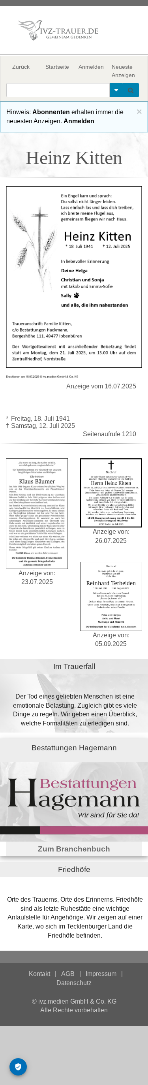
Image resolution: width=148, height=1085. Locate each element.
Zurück (21, 67)
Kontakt (39, 973)
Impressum (101, 973)
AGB (68, 973)
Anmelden (91, 67)
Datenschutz (74, 983)
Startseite (57, 67)
